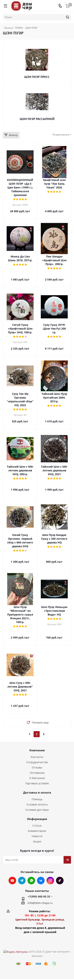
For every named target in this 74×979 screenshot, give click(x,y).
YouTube (12, 880)
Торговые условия (37, 783)
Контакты (37, 757)
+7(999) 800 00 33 (39, 896)
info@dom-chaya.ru (40, 903)
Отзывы (37, 767)
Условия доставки (37, 809)
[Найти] (67, 17)
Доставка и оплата (37, 792)
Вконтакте (41, 880)
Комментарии (37, 831)
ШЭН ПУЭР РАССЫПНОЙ (37, 119)
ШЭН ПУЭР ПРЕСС (37, 77)
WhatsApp (31, 880)
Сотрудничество (37, 762)
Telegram (22, 880)
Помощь (37, 799)
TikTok (60, 880)
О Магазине (37, 778)
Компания (37, 750)
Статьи (37, 825)
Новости (37, 836)
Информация (37, 819)
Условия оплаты (37, 804)
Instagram (50, 880)
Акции (37, 841)
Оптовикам (37, 773)
